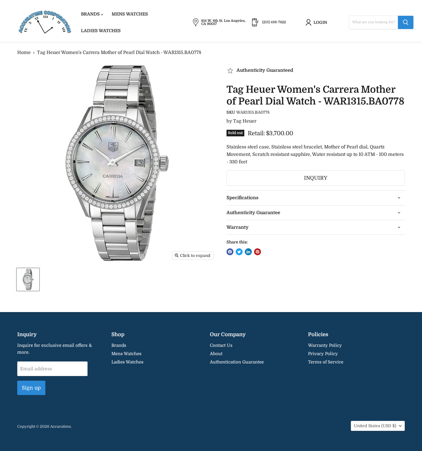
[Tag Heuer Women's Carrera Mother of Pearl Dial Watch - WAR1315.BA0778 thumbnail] (28, 279)
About (216, 353)
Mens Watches (130, 14)
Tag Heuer (244, 121)
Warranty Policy (325, 345)
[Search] (405, 22)
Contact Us (221, 345)
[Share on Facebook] (230, 251)
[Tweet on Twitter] (239, 251)
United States (375, 425)
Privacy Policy (323, 353)
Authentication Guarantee (237, 362)
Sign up (31, 388)
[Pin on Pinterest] (257, 251)
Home (24, 52)
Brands (91, 14)
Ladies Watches (101, 30)
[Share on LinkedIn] (248, 251)
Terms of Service (325, 362)
